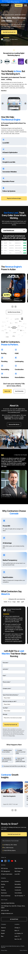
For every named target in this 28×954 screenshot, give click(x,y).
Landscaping (18, 887)
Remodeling (18, 884)
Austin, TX (17, 936)
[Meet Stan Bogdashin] (12, 787)
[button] (15, 306)
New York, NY (18, 939)
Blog (2, 936)
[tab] (14, 230)
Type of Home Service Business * (11, 695)
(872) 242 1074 (5, 910)
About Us (3, 927)
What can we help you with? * (10, 701)
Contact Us (18, 5)
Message (5, 714)
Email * (4, 675)
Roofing (3, 884)
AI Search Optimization (6, 874)
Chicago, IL (17, 927)
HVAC (2, 887)
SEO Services (4, 868)
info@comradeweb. (7, 913)
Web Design (18, 871)
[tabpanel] (14, 245)
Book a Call (7, 391)
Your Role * (5, 708)
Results (3, 933)
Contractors (17, 881)
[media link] (2, 861)
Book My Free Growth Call (9, 32)
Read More (3, 90)
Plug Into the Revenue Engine (14, 198)
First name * (5, 662)
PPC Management (5, 871)
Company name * (7, 688)
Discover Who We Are (14, 424)
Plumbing (3, 890)
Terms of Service (23, 950)
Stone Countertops (5, 895)
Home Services (5, 881)
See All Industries (19, 391)
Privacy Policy (4, 950)
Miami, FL (17, 930)
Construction (18, 890)
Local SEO (17, 874)
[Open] (25, 5)
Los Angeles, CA (19, 933)
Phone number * (7, 682)
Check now (17, 2)
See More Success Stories (14, 312)
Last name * (5, 669)
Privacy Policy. (12, 735)
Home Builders (18, 893)
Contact (3, 930)
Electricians (4, 893)
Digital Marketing (19, 868)
